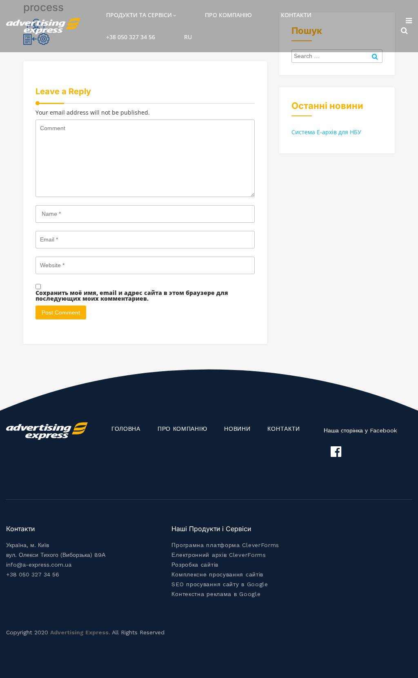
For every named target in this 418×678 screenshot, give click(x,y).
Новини (237, 428)
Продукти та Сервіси (139, 15)
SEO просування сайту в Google (219, 584)
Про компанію (228, 15)
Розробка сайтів (194, 564)
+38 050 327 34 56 (130, 37)
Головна (125, 428)
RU (188, 37)
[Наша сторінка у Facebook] (336, 451)
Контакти (296, 15)
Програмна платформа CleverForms (225, 545)
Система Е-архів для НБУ (326, 132)
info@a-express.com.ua (38, 564)
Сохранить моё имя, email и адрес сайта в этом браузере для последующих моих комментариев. (132, 295)
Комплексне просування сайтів (217, 574)
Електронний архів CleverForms (218, 555)
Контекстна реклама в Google (215, 594)
